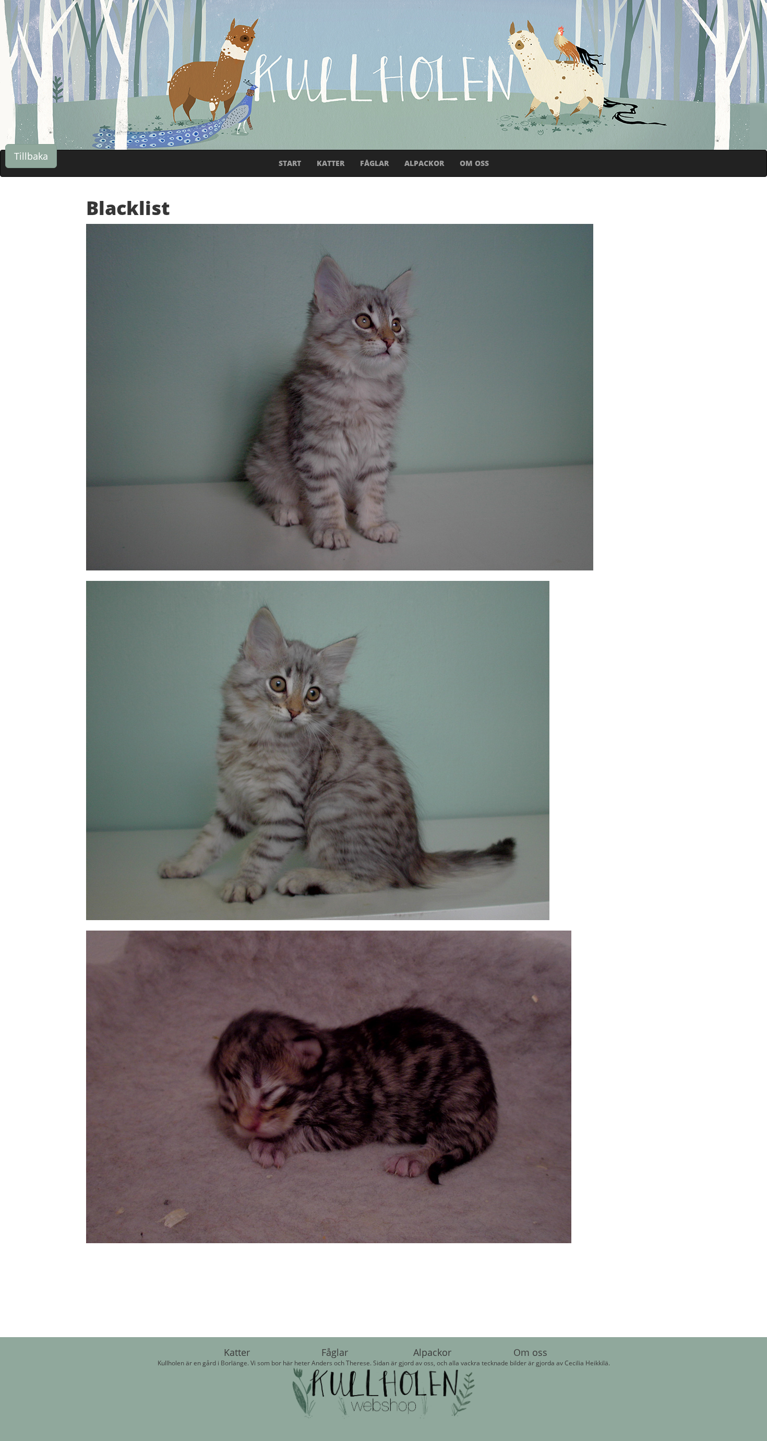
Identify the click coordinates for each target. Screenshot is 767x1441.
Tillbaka (31, 156)
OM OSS (474, 163)
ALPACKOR (424, 163)
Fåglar (334, 1352)
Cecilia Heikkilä (586, 1363)
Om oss (530, 1352)
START (290, 163)
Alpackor (432, 1352)
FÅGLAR (374, 163)
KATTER (330, 163)
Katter (237, 1352)
